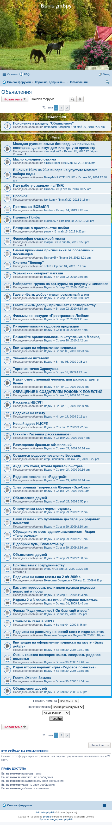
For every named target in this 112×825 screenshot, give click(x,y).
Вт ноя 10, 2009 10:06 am (72, 386)
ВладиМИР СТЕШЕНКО (59, 177)
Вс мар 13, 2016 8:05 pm (79, 162)
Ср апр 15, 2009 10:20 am (71, 568)
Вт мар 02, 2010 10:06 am (72, 287)
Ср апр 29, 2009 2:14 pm (72, 547)
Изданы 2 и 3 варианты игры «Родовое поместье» (55, 600)
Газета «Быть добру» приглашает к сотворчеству (54, 305)
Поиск (73, 99)
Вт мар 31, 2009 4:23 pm (72, 594)
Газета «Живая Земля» (32, 678)
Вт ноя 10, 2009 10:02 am (72, 395)
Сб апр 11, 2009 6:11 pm (88, 580)
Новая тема (13, 99)
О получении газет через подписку (42, 508)
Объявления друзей (30, 498)
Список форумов (19, 805)
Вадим (48, 276)
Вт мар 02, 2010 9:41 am (72, 319)
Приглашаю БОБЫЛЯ (31, 207)
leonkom (49, 199)
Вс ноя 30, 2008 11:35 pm (72, 670)
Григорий (50, 257)
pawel (47, 231)
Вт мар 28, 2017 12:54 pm (80, 151)
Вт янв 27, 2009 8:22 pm (71, 614)
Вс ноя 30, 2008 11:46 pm (72, 662)
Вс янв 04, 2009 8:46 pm (71, 624)
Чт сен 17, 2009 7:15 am (71, 416)
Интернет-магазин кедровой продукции (46, 326)
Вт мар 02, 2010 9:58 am (72, 308)
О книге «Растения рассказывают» (42, 434)
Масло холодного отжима (34, 159)
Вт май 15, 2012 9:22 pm (70, 231)
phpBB (47, 816)
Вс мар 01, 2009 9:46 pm (72, 603)
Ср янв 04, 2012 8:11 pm (70, 266)
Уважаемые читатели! (31, 358)
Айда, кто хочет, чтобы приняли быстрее (48, 466)
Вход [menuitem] (106, 74)
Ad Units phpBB (45, 812)
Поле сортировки (39, 706)
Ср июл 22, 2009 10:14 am (73, 448)
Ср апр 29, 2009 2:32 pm (72, 512)
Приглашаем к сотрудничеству (39, 565)
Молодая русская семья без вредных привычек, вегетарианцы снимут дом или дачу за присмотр (54, 146)
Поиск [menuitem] (107, 83)
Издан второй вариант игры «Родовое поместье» (54, 667)
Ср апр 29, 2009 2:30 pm (72, 526)
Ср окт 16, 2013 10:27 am (74, 189)
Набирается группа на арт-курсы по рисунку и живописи (60, 284)
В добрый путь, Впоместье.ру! (39, 544)
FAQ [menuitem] (27, 74)
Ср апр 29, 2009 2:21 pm (72, 539)
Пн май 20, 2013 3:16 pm (74, 199)
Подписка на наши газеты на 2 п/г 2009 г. (47, 577)
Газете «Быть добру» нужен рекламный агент (51, 294)
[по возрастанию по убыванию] (56, 713)
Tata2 (47, 266)
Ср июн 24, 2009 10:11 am (72, 490)
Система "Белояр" (28, 263)
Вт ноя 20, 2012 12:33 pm (77, 220)
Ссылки (12, 74)
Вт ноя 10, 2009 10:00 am (72, 405)
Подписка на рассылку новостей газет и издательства (58, 632)
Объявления (16, 92)
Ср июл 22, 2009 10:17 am (73, 437)
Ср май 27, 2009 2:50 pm (72, 501)
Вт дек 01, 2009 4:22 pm (71, 372)
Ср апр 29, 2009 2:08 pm (72, 558)
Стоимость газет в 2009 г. (34, 621)
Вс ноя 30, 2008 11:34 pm (72, 681)
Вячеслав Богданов (57, 126)
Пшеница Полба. (27, 217)
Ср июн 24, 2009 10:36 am (73, 469)
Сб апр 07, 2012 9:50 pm (73, 242)
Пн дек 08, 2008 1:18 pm (88, 635)
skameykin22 (52, 151)
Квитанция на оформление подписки (44, 347)
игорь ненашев (54, 459)
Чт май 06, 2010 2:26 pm (89, 126)
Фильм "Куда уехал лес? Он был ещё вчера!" (51, 610)
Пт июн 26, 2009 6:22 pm (83, 459)
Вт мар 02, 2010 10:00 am (72, 298)
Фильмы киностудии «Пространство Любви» (51, 316)
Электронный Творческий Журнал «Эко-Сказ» (51, 487)
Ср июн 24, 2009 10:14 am (73, 480)
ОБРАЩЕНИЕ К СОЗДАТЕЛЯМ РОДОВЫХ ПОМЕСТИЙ (57, 392)
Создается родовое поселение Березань (47, 455)
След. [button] (67, 108)
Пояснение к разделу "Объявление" (43, 123)
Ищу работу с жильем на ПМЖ (38, 185)
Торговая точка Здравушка (35, 369)
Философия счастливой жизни (39, 238)
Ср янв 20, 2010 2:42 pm (72, 340)
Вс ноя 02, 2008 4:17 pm (71, 691)
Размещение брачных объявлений (42, 445)
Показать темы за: (45, 700)
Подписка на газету (29, 413)
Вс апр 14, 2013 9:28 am (72, 210)
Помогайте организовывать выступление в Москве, (56, 337)
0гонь (47, 568)
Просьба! (20, 196)
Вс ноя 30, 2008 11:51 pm (72, 649)
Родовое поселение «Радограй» (40, 477)
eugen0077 (51, 220)
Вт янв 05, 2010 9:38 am (71, 361)
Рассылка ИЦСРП (27, 402)
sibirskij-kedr (52, 162)
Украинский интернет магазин (38, 273)
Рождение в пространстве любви (41, 228)
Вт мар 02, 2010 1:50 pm (72, 276)
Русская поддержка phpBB (56, 819)
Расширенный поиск (80, 99)
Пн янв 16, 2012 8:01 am (75, 257)
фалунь (49, 242)
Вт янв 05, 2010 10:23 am (72, 351)
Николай (49, 189)
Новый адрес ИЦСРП (30, 424)
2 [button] (61, 107)
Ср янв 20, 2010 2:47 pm (72, 329)
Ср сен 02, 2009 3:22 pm (72, 427)
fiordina (48, 210)
